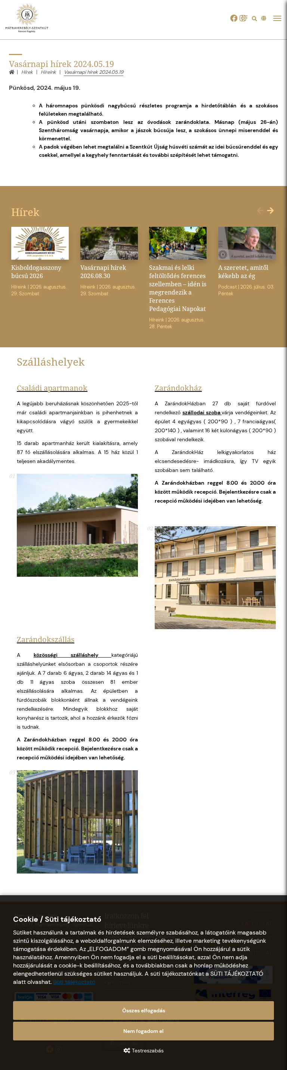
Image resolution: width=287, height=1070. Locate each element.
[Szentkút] (32, 18)
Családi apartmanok (52, 388)
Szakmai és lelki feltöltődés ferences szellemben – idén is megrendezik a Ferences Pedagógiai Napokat (177, 288)
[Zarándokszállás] (77, 821)
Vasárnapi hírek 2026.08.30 (103, 271)
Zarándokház (178, 388)
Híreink (48, 72)
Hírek (27, 72)
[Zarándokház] (215, 577)
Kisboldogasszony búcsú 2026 (36, 271)
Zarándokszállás (45, 639)
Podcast (227, 287)
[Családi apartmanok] (77, 525)
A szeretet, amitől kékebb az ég (243, 271)
